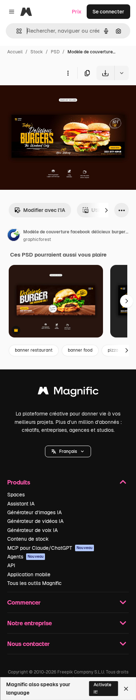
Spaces (16, 494)
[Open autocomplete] (16, 31)
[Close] (126, 688)
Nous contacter (28, 643)
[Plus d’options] (68, 73)
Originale (47, 97)
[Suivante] (106, 210)
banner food (80, 350)
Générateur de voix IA (32, 530)
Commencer (24, 602)
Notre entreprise (29, 623)
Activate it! (102, 688)
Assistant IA (20, 503)
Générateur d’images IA (34, 512)
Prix (77, 11)
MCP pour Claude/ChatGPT (49, 548)
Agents (25, 556)
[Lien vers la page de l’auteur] (13, 235)
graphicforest (37, 239)
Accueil (14, 52)
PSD (55, 52)
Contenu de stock (28, 539)
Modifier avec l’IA (44, 210)
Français (68, 451)
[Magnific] (68, 392)
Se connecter (108, 11)
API (11, 565)
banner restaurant (34, 350)
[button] (68, 451)
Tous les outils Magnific (34, 583)
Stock (36, 52)
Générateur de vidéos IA (35, 521)
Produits (18, 482)
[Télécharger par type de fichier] (121, 73)
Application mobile (28, 574)
